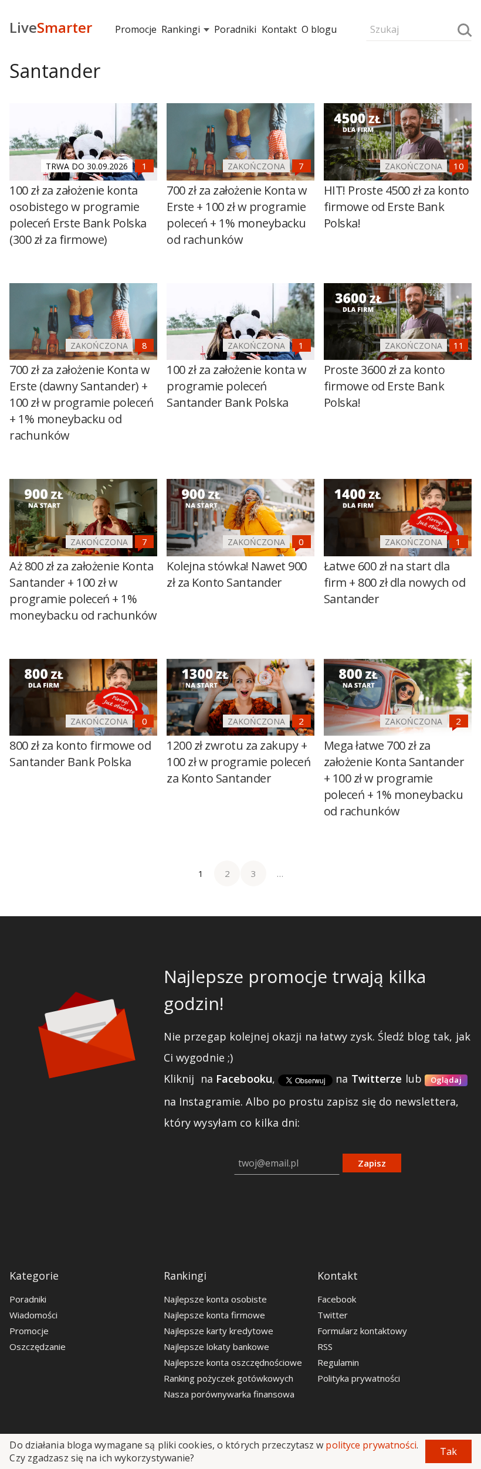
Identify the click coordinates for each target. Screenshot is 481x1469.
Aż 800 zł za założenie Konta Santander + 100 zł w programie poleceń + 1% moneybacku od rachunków (83, 590)
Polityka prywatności (358, 1378)
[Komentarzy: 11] (458, 345)
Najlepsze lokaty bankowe (216, 1346)
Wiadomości (33, 1315)
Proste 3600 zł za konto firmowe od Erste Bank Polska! (384, 386)
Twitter (332, 1315)
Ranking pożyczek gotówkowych (228, 1378)
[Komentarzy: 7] (301, 165)
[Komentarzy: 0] (301, 541)
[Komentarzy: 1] (144, 165)
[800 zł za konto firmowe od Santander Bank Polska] (83, 697)
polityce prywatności (371, 1445)
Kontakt (279, 29)
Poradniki (235, 29)
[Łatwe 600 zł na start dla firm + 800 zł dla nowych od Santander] (398, 517)
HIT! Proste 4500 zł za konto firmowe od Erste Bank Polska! (396, 206)
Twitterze (376, 1079)
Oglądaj (446, 1079)
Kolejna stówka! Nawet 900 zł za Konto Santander (237, 574)
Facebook (336, 1299)
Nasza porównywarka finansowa (229, 1394)
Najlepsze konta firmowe (214, 1315)
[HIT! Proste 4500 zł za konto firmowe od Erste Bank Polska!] (398, 142)
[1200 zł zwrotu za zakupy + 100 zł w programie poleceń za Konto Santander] (240, 697)
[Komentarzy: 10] (458, 165)
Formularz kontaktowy (362, 1331)
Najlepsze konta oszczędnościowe (233, 1362)
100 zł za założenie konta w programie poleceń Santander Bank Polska (237, 386)
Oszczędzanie (37, 1346)
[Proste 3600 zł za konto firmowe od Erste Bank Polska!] (398, 322)
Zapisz (372, 1163)
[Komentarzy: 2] (301, 721)
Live (50, 27)
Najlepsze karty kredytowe (218, 1331)
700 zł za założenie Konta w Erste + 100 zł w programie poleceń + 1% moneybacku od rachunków (237, 214)
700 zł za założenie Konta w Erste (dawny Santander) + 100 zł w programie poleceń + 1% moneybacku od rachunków (81, 402)
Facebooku (244, 1079)
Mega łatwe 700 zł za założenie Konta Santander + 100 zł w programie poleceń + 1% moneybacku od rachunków (394, 778)
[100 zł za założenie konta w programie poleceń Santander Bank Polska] (240, 322)
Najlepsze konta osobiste (215, 1299)
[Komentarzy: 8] (144, 345)
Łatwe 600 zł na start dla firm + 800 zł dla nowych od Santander (395, 582)
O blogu (319, 29)
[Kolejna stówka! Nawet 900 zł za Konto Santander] (240, 517)
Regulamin (338, 1362)
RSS (325, 1346)
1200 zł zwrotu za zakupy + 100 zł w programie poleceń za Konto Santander (238, 761)
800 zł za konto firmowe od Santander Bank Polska (80, 753)
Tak (448, 1451)
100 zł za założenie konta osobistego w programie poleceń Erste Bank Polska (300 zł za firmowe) (78, 214)
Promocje (136, 29)
